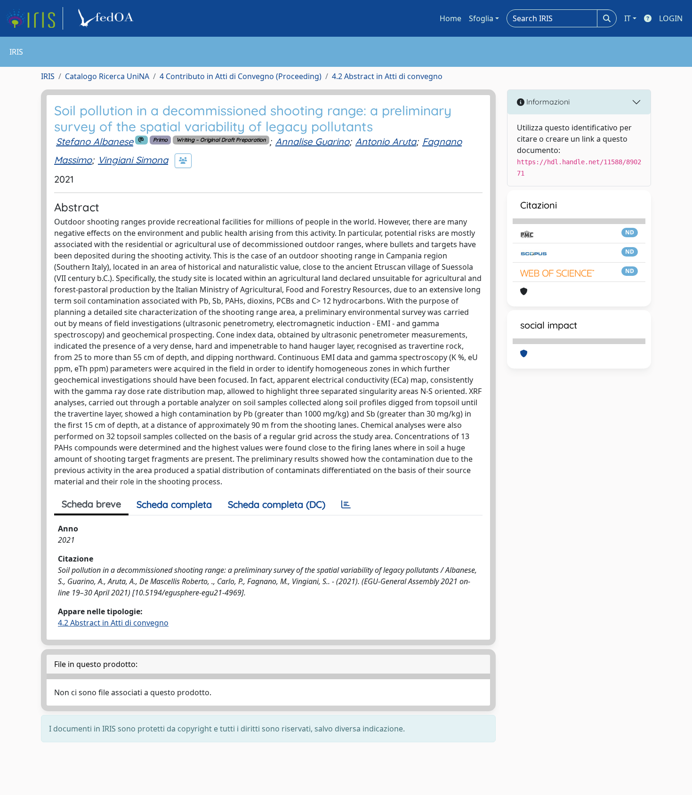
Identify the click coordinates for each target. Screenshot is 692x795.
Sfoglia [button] (481, 18)
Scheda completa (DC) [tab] (276, 504)
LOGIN (671, 18)
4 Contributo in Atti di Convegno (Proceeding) (241, 76)
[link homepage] (34, 18)
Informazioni (547, 101)
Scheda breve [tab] (91, 504)
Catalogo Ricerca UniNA (107, 76)
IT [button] (627, 18)
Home (450, 18)
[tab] (346, 504)
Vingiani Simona (133, 160)
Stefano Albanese (94, 141)
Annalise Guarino (312, 141)
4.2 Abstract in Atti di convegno (387, 76)
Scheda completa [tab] (174, 504)
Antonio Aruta (385, 141)
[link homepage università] (107, 18)
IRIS (48, 76)
